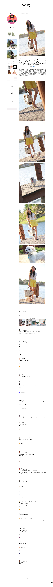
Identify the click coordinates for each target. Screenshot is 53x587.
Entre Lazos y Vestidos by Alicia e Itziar (28, 501)
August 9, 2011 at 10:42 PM (22, 400)
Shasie (22, 560)
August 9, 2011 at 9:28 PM (24, 375)
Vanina (22, 443)
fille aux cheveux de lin (25, 437)
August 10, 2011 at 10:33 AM (24, 502)
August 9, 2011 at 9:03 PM (24, 359)
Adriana (22, 422)
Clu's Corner (23, 468)
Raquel (22, 480)
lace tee (24, 311)
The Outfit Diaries (23, 404)
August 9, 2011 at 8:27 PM (24, 341)
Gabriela (22, 451)
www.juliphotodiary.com (22, 362)
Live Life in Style (23, 563)
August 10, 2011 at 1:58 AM (24, 416)
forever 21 (20, 311)
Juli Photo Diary (24, 358)
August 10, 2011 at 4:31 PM (22, 528)
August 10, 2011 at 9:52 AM (24, 481)
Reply (19, 338)
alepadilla (23, 392)
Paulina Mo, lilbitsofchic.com (26, 518)
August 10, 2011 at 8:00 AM (24, 452)
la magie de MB (23, 408)
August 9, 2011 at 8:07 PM (24, 330)
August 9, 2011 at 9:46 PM (24, 384)
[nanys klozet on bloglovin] (32, 66)
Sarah (22, 329)
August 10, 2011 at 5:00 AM (24, 438)
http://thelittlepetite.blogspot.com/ (23, 425)
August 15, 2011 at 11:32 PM (24, 561)
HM (22, 311)
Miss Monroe (23, 547)
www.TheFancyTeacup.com (22, 388)
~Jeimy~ (22, 374)
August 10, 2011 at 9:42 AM (24, 469)
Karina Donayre (24, 340)
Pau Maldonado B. (24, 486)
